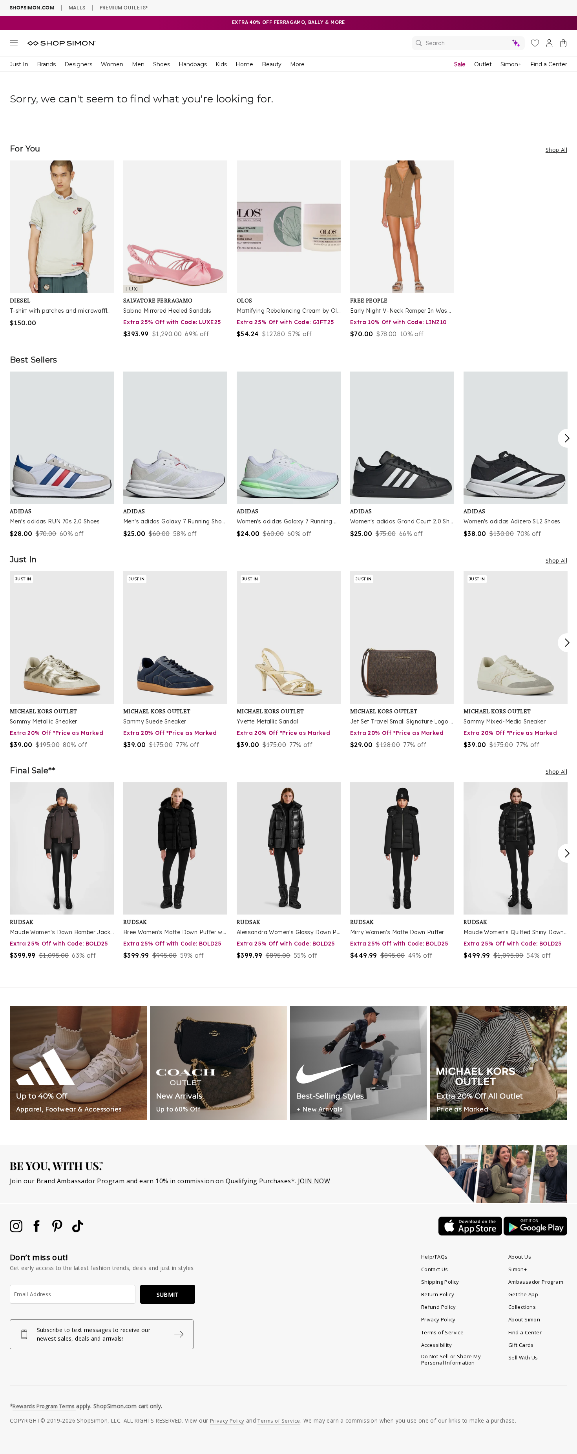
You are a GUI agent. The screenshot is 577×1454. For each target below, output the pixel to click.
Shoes (161, 64)
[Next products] (567, 438)
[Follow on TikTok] (77, 1230)
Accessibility (436, 1344)
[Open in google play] (535, 1233)
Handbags (193, 64)
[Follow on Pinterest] (58, 1230)
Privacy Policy (438, 1319)
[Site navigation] (14, 44)
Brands (46, 64)
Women (112, 64)
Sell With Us (523, 1357)
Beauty (271, 64)
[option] (62, 244)
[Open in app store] (471, 1233)
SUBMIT (168, 1294)
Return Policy (437, 1294)
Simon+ (511, 64)
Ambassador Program (535, 1281)
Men (138, 64)
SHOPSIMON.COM (32, 7)
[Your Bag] (563, 44)
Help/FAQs (434, 1256)
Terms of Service (442, 1332)
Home (244, 64)
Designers (78, 64)
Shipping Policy (440, 1281)
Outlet (483, 64)
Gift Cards (521, 1344)
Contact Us (434, 1269)
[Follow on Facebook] (37, 1230)
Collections (522, 1306)
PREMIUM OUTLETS (124, 7)
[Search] (468, 43)
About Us (519, 1256)
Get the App (523, 1294)
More (297, 64)
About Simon (524, 1319)
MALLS (77, 7)
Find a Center (548, 64)
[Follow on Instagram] (17, 1230)
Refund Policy (438, 1306)
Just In (19, 64)
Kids (221, 64)
